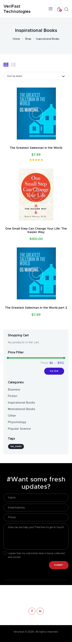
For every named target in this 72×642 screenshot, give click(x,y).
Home (16, 38)
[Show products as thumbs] (5, 65)
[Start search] (66, 9)
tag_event (16, 446)
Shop (28, 38)
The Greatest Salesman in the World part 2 (36, 307)
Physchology (17, 422)
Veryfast (18, 631)
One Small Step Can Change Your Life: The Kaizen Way (36, 230)
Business (14, 389)
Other (12, 415)
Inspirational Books (21, 402)
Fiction (12, 396)
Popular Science (19, 429)
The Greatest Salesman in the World (36, 147)
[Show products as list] (13, 65)
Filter (54, 371)
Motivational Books (21, 409)
